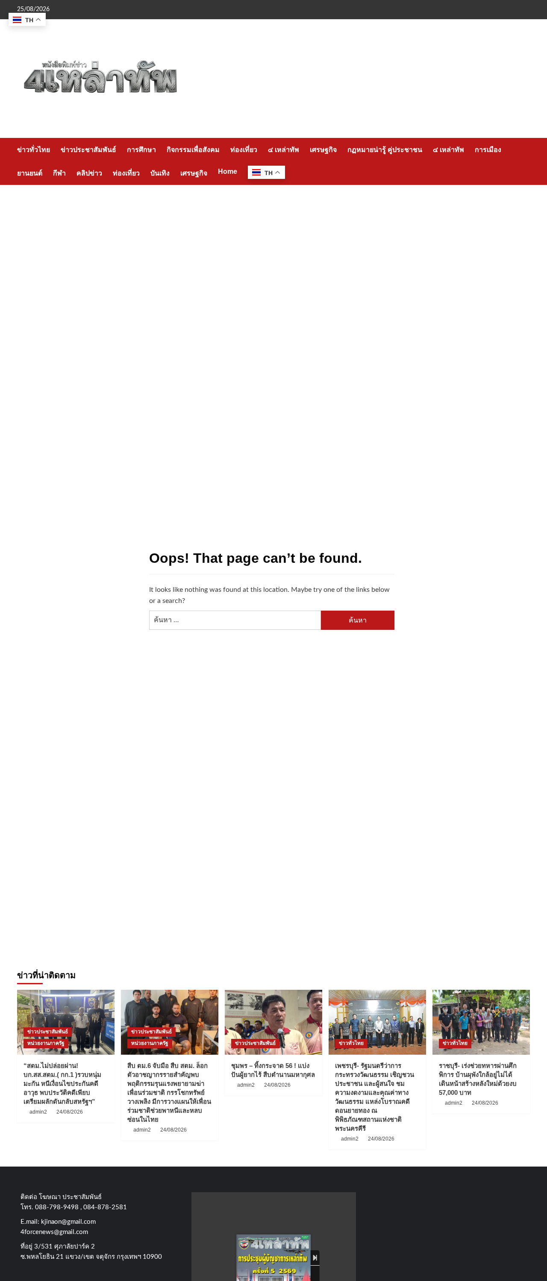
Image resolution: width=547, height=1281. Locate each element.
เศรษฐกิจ (323, 149)
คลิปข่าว (89, 173)
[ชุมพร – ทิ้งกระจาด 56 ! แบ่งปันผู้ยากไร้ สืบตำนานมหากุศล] (273, 1022)
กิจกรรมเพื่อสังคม (193, 149)
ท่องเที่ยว (243, 149)
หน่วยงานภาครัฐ (46, 1043)
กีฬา (59, 173)
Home (227, 171)
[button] (524, 161)
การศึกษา (141, 149)
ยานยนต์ (29, 173)
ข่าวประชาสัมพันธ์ (88, 149)
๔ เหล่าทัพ (283, 149)
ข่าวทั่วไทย (33, 149)
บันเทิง (160, 173)
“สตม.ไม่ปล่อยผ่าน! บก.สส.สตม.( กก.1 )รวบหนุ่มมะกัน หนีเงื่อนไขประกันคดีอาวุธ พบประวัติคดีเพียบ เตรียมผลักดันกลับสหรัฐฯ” (62, 1083)
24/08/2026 (69, 1112)
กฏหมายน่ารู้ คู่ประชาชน (384, 149)
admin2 (38, 1112)
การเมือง (488, 149)
